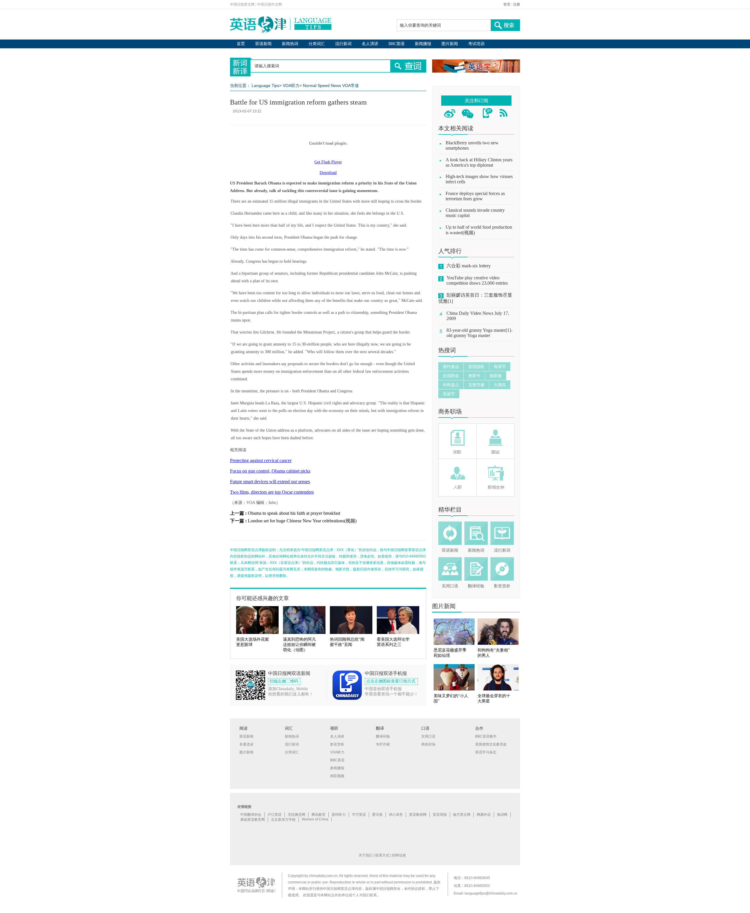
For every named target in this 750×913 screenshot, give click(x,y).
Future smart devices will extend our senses (270, 481)
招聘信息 (399, 855)
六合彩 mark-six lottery (468, 265)
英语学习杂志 (485, 752)
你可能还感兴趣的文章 (262, 598)
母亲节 (500, 366)
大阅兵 (500, 384)
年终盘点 (451, 384)
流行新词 (343, 44)
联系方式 (382, 855)
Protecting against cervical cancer (261, 460)
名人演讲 (370, 44)
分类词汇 (316, 44)
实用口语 (450, 586)
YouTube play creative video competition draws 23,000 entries (477, 280)
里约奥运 (451, 366)
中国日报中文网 (269, 4)
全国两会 (451, 375)
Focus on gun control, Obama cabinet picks (270, 471)
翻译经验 (476, 586)
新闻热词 (290, 44)
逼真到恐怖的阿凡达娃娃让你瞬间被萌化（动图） (299, 644)
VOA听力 (291, 85)
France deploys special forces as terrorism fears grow (475, 196)
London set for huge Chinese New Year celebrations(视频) (302, 520)
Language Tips (265, 85)
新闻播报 (423, 44)
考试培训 (476, 44)
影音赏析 (502, 586)
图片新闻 (450, 44)
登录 (506, 4)
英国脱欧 (476, 366)
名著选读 (246, 744)
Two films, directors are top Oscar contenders (272, 492)
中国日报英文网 (242, 4)
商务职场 (450, 411)
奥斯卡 (474, 375)
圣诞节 (449, 393)
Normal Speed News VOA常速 (331, 85)
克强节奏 (476, 384)
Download (328, 172)
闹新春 (496, 375)
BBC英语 (396, 44)
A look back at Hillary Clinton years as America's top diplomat (479, 162)
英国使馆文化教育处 (491, 744)
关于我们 (366, 855)
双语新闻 (263, 44)
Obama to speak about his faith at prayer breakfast (294, 513)
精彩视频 (337, 776)
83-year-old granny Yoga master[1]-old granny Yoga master (479, 333)
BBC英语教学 (486, 736)
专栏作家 (383, 744)
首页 (241, 44)
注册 (516, 4)
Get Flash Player (328, 162)
